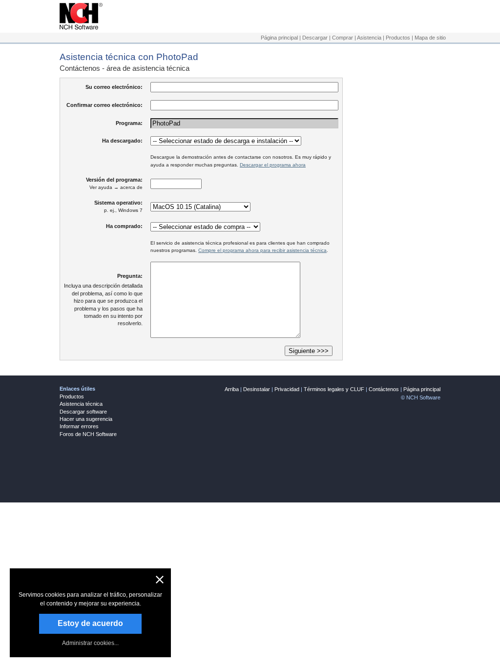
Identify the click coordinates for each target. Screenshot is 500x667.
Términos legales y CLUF (334, 389)
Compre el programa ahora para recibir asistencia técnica (262, 250)
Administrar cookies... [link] (90, 643)
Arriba (232, 389)
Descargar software (83, 412)
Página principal (279, 38)
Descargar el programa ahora (273, 164)
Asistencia (369, 38)
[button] (159, 579)
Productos (398, 38)
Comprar (342, 38)
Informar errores (79, 426)
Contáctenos (384, 389)
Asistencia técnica (81, 404)
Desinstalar (256, 389)
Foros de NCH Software (88, 434)
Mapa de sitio (430, 38)
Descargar (315, 38)
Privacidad (286, 389)
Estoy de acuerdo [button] (90, 623)
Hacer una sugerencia (86, 419)
